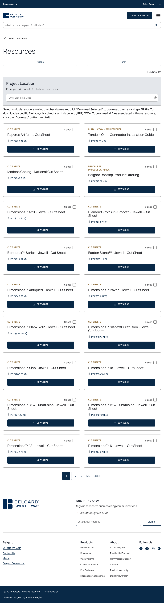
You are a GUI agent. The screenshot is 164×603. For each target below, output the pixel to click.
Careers (114, 564)
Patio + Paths (87, 547)
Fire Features (87, 570)
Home (11, 38)
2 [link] (75, 475)
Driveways (85, 553)
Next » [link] (97, 475)
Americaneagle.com (35, 597)
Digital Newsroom (119, 575)
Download (43, 149)
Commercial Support (120, 558)
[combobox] (82, 97)
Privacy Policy (51, 591)
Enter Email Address (89, 521)
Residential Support (120, 553)
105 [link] (88, 475)
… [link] (81, 475)
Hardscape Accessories (92, 575)
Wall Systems (87, 558)
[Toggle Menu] (158, 16)
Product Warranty (119, 570)
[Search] (156, 25)
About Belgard (117, 547)
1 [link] (66, 475)
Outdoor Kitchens (89, 564)
